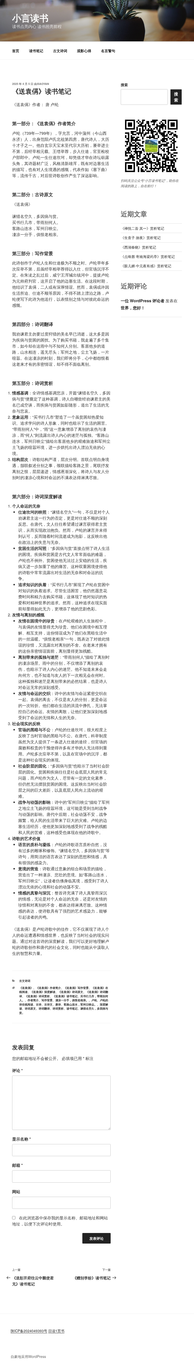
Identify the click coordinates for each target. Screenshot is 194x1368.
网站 (16, 1191)
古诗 (38, 1004)
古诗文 (48, 1004)
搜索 (124, 84)
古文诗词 (60, 50)
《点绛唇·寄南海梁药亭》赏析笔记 (148, 256)
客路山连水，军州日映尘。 (80, 1004)
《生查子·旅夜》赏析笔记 (141, 237)
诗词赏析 (58, 1008)
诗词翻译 (44, 1008)
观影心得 (84, 50)
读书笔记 (36, 50)
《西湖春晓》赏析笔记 (138, 247)
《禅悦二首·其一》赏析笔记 (142, 228)
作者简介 (33, 1000)
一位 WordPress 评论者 (142, 301)
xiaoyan (43, 84)
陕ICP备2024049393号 (29, 1330)
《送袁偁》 (26, 988)
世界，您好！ (133, 308)
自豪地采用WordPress (28, 1356)
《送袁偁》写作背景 (76, 988)
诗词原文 (30, 1008)
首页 (15, 50)
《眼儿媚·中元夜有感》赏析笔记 (146, 265)
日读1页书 (56, 1330)
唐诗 (58, 1004)
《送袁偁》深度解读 (42, 992)
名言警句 (108, 50)
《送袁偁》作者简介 (48, 988)
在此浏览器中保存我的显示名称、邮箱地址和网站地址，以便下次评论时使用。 (60, 1221)
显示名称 (21, 1139)
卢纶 (94, 1000)
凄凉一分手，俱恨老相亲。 (72, 1000)
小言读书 (30, 17)
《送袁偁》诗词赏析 (37, 996)
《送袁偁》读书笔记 (65, 996)
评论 (17, 1070)
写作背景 (47, 1000)
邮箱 (17, 1165)
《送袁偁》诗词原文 (70, 992)
